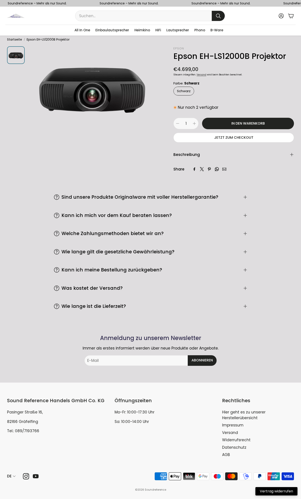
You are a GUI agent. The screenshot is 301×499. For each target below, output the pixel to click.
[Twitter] (202, 169)
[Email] (224, 169)
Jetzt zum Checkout (233, 137)
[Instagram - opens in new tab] (26, 476)
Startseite (14, 39)
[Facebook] (194, 169)
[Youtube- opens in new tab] (36, 476)
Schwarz (184, 91)
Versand (201, 74)
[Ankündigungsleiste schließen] (296, 3)
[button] (150, 16)
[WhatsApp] (217, 169)
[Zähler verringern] (178, 123)
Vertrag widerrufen (276, 491)
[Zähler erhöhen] (194, 123)
